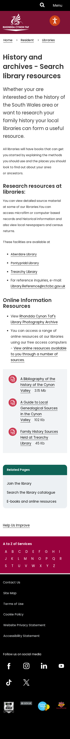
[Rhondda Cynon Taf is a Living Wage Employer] (44, 706)
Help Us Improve (16, 525)
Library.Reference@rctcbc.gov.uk (38, 286)
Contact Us (11, 582)
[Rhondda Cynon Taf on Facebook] (9, 666)
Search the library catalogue (31, 492)
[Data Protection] (61, 705)
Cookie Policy (13, 614)
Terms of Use (13, 604)
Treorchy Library (24, 271)
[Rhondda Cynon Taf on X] (26, 682)
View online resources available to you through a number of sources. (38, 354)
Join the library (19, 483)
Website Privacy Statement (24, 625)
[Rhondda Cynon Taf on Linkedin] (44, 666)
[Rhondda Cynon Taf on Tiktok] (9, 682)
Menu (59, 7)
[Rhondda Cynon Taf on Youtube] (61, 666)
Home (7, 40)
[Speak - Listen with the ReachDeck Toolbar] (55, 20)
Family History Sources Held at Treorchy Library (39, 437)
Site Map (10, 593)
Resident (27, 40)
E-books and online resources (31, 501)
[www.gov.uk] (9, 708)
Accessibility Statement (21, 636)
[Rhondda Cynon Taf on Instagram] (26, 666)
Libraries (48, 40)
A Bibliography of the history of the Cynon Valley (37, 385)
